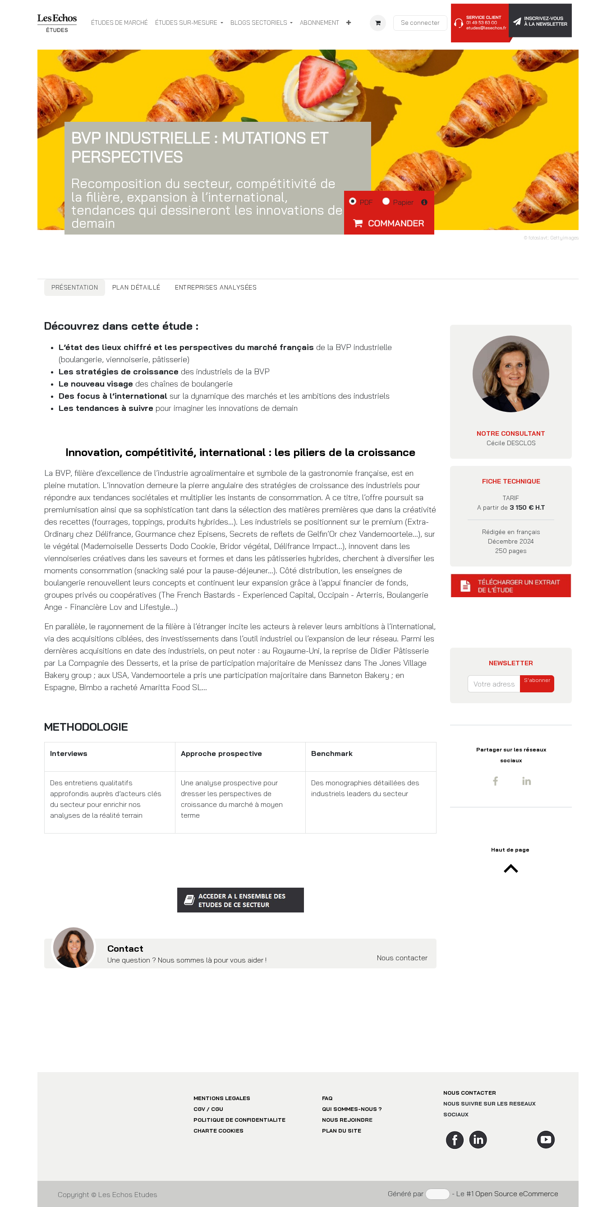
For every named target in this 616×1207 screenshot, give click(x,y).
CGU (217, 1109)
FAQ (327, 1098)
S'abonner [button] (537, 680)
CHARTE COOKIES (218, 1130)
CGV (199, 1109)
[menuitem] (119, 23)
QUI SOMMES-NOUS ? (352, 1109)
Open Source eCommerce (516, 1193)
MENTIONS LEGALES (221, 1098)
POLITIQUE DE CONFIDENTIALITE (239, 1119)
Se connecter (420, 22)
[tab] (74, 287)
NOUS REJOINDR (345, 1119)
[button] (389, 223)
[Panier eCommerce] (378, 23)
